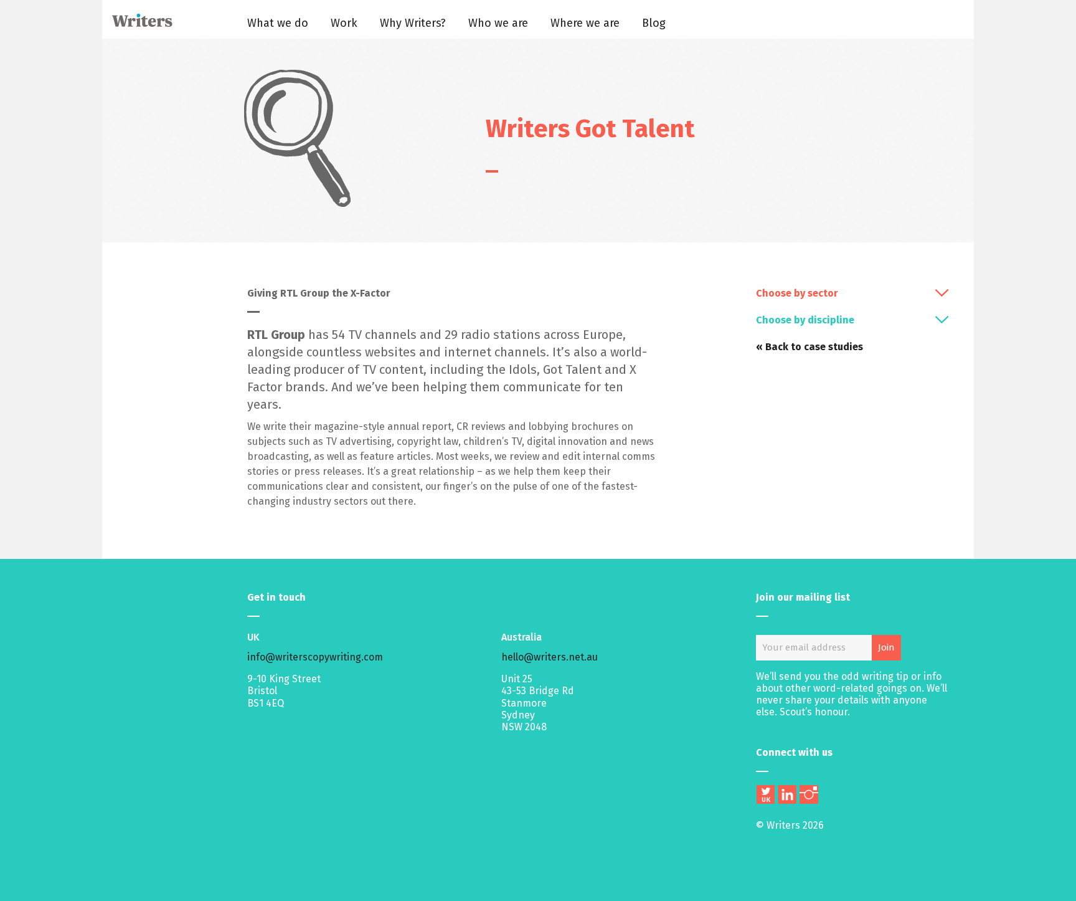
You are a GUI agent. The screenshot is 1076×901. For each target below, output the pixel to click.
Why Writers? (413, 23)
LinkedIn (787, 794)
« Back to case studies (809, 347)
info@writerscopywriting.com (315, 657)
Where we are (585, 23)
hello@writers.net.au (549, 657)
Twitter (765, 794)
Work (344, 23)
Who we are (498, 23)
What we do (277, 23)
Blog (654, 23)
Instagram (809, 794)
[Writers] (138, 23)
